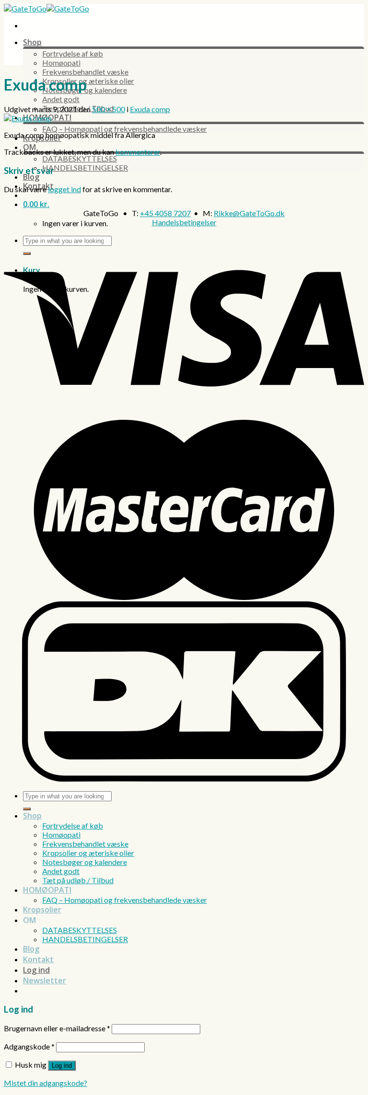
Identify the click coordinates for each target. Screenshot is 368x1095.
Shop (32, 42)
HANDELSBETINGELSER (85, 167)
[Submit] (27, 808)
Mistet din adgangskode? (45, 1082)
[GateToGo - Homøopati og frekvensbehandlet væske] (46, 8)
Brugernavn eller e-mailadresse (57, 1028)
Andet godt (61, 99)
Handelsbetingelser (184, 222)
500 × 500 (108, 109)
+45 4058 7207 (165, 213)
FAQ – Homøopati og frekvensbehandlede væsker (124, 128)
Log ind (62, 1065)
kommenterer (137, 151)
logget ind (64, 189)
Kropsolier (42, 909)
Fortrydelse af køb (72, 53)
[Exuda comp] (28, 118)
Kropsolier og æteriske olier (88, 80)
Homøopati (61, 62)
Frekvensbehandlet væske (85, 71)
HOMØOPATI (47, 890)
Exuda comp (150, 109)
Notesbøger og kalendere (84, 861)
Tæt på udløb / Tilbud (78, 880)
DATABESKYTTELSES (79, 158)
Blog (31, 177)
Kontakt (38, 959)
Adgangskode (29, 1046)
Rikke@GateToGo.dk (249, 213)
